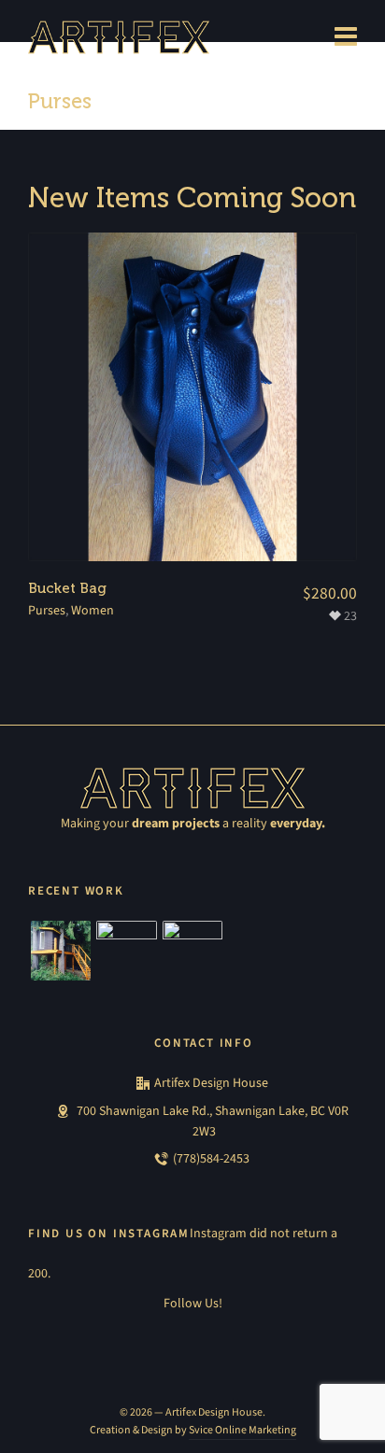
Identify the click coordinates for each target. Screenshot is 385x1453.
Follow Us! (193, 1303)
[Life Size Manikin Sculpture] (192, 950)
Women (92, 610)
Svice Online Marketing (242, 1429)
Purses (46, 610)
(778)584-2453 (211, 1158)
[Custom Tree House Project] (61, 950)
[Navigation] (346, 37)
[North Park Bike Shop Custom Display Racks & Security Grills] (126, 950)
